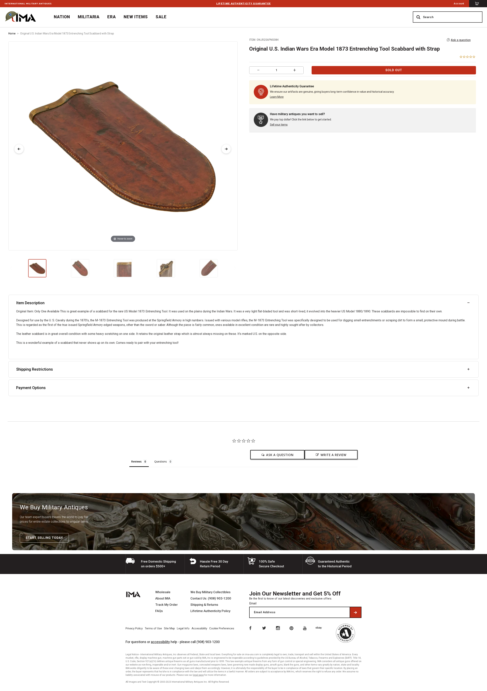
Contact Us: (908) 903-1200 (210, 598)
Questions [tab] (160, 461)
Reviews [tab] (136, 461)
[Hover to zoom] (122, 145)
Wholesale (162, 592)
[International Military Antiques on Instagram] (278, 628)
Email (252, 603)
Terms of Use (153, 628)
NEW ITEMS (136, 16)
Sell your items (279, 124)
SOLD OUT (393, 70)
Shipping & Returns (204, 604)
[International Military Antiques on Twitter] (264, 628)
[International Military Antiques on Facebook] (250, 628)
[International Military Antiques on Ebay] (319, 628)
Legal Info (183, 628)
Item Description (30, 303)
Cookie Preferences (221, 628)
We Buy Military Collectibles (210, 592)
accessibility (160, 642)
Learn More (277, 97)
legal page (198, 675)
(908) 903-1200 (208, 642)
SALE (161, 16)
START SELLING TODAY (44, 538)
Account (459, 3)
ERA (111, 16)
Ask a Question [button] (280, 455)
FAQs (159, 611)
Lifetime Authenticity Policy (210, 611)
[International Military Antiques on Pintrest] (292, 628)
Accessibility (199, 628)
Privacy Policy (134, 628)
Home (12, 33)
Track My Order (166, 604)
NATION (62, 16)
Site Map (169, 628)
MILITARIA (89, 16)
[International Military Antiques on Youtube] (306, 628)
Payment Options (31, 387)
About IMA (162, 598)
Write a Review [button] (333, 455)
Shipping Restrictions (34, 369)
